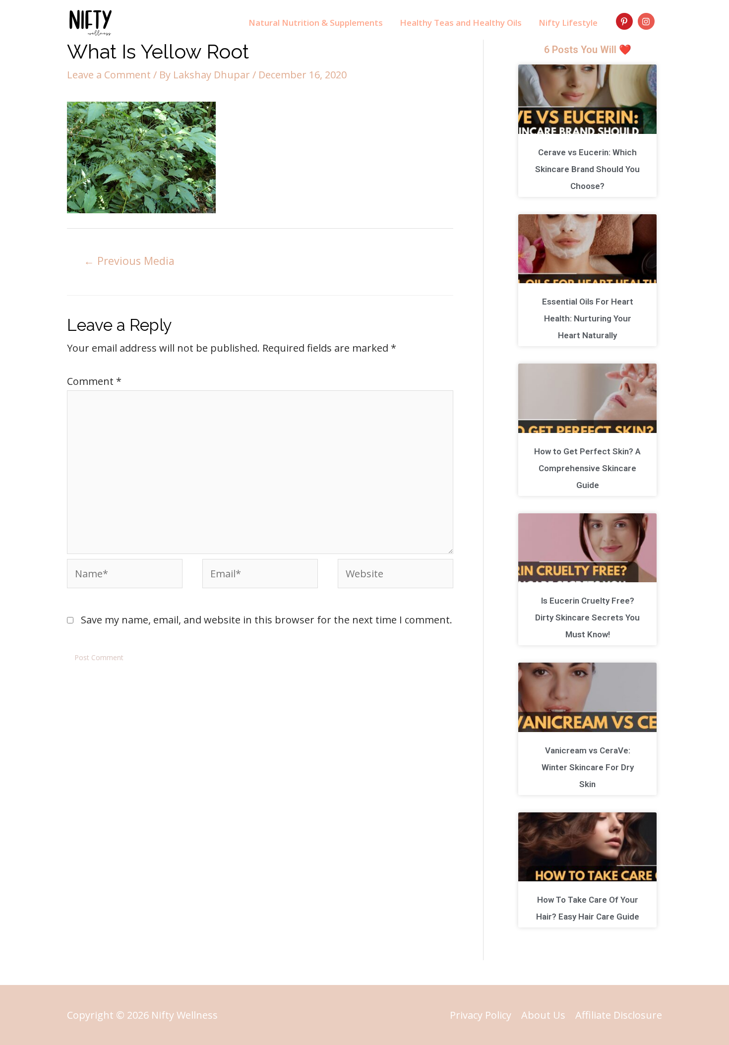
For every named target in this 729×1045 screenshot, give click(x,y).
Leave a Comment (109, 74)
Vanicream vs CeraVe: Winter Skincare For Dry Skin (588, 767)
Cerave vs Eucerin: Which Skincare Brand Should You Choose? (587, 169)
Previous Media (129, 260)
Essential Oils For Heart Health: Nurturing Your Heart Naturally (587, 318)
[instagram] (647, 21)
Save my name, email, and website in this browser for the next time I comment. (266, 619)
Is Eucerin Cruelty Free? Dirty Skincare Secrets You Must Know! (587, 617)
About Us (543, 1015)
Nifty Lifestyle (568, 22)
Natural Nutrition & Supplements (315, 22)
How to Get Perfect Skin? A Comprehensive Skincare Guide (587, 468)
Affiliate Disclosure (618, 1015)
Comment (94, 381)
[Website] (395, 574)
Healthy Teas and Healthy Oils (461, 22)
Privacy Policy (480, 1015)
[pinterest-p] (625, 21)
